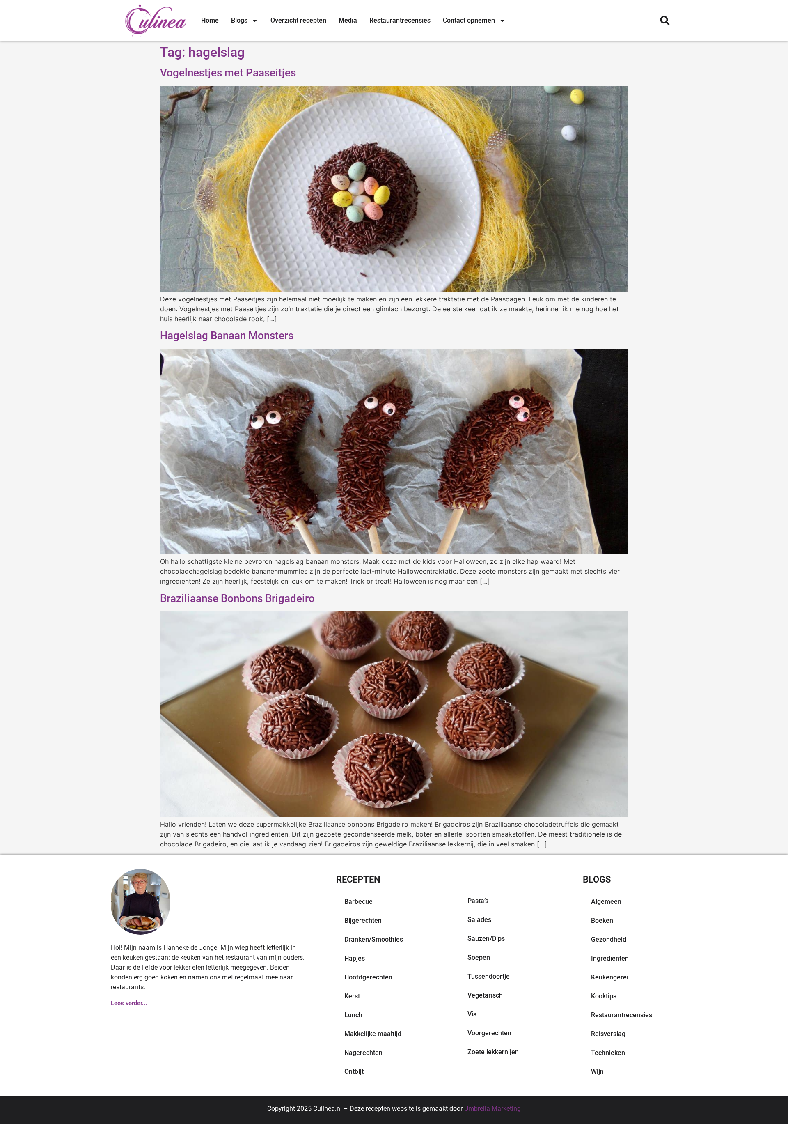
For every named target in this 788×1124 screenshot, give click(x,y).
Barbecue (358, 902)
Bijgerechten (363, 920)
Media (348, 20)
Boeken (602, 920)
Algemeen (606, 902)
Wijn (597, 1072)
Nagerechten (363, 1053)
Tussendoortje (488, 976)
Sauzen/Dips (486, 938)
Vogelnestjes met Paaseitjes (228, 73)
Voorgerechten (489, 1033)
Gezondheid (608, 939)
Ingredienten (610, 958)
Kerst (352, 996)
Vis (471, 1014)
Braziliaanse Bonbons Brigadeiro (237, 598)
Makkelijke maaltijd (372, 1034)
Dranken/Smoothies (373, 939)
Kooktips (603, 996)
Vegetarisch (485, 995)
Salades (479, 920)
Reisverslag (608, 1034)
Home (210, 20)
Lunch (353, 1015)
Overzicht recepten (298, 20)
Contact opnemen (469, 20)
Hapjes (354, 958)
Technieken (608, 1053)
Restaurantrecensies (400, 20)
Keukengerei (609, 977)
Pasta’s (477, 901)
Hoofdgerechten (368, 977)
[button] (664, 20)
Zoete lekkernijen (493, 1052)
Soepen (478, 957)
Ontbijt (354, 1072)
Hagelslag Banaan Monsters (226, 335)
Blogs (239, 20)
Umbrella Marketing (492, 1109)
